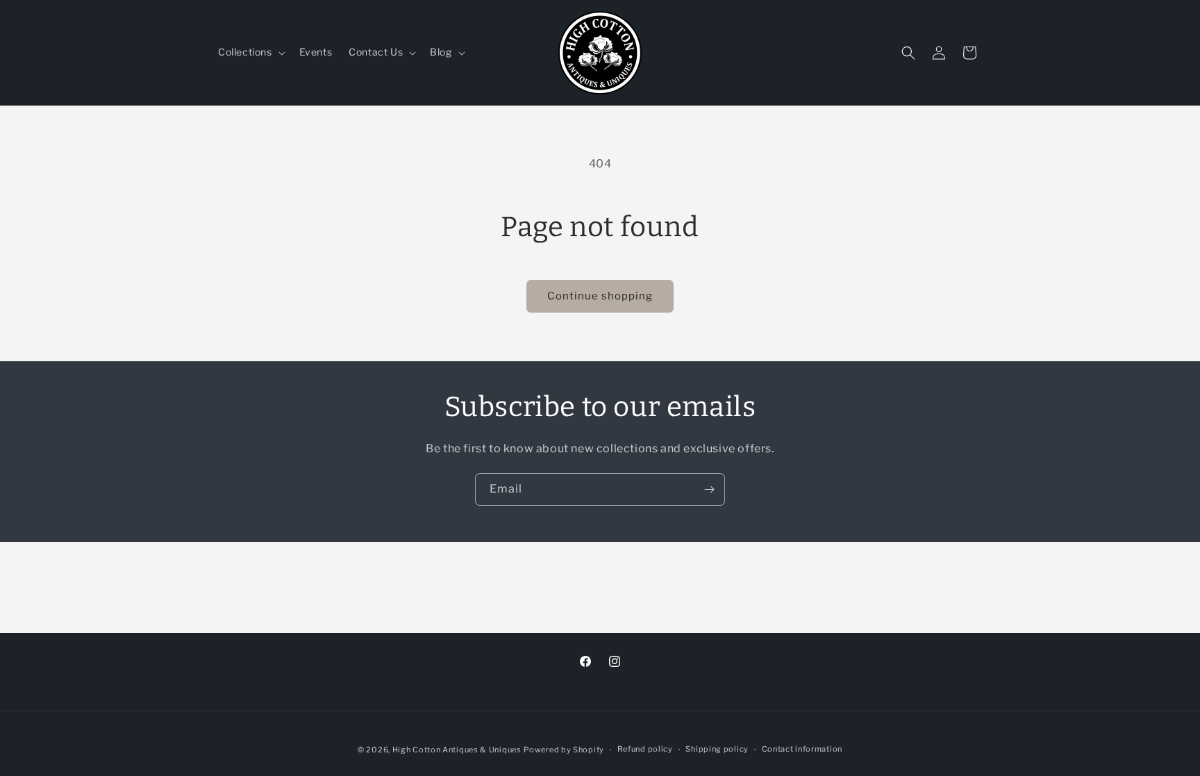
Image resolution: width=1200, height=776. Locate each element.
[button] (250, 52)
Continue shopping (600, 296)
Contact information (802, 749)
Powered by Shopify (564, 749)
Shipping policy (717, 749)
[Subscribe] (709, 489)
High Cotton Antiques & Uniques (457, 749)
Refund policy (645, 749)
